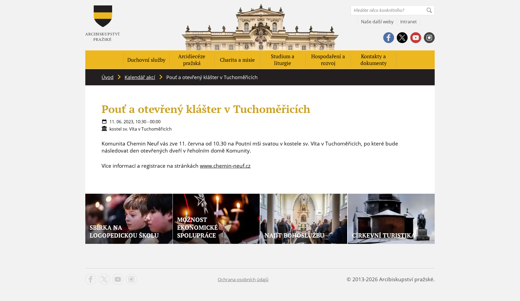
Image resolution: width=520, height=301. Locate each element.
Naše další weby (377, 22)
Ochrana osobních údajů (243, 279)
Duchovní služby (146, 59)
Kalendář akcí (140, 77)
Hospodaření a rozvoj (328, 59)
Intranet (408, 22)
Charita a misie (237, 59)
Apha (102, 23)
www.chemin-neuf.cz (225, 165)
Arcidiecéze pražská (191, 59)
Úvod (107, 77)
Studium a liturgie (282, 59)
